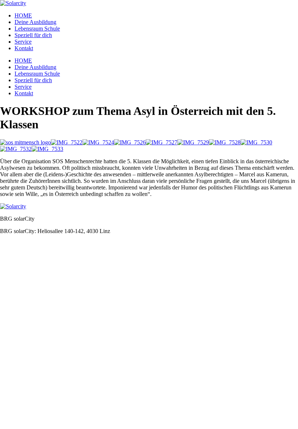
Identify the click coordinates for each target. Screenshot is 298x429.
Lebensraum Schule (37, 28)
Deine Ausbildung (35, 22)
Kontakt (24, 48)
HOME (23, 15)
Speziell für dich (33, 35)
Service (23, 42)
